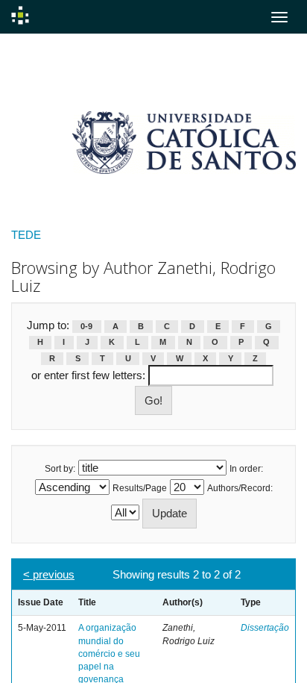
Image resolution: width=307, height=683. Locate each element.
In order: (246, 469)
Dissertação (265, 628)
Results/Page (140, 488)
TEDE (26, 234)
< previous (49, 574)
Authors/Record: (240, 488)
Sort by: (60, 469)
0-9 (86, 326)
